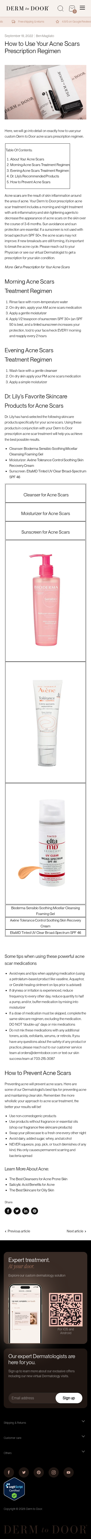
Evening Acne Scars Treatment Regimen (39, 171)
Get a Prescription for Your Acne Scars (42, 267)
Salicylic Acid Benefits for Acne (32, 1185)
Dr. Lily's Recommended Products (34, 176)
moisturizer (39, 313)
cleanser (50, 371)
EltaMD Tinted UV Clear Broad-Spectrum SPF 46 (45, 933)
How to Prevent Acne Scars (30, 182)
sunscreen (48, 319)
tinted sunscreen (45, 324)
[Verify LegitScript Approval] (14, 1499)
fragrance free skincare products (47, 1127)
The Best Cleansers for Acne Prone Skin (38, 1179)
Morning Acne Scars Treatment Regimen (40, 165)
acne (24, 201)
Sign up (69, 1398)
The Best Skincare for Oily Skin (31, 1190)
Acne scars (13, 195)
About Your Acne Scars (27, 159)
